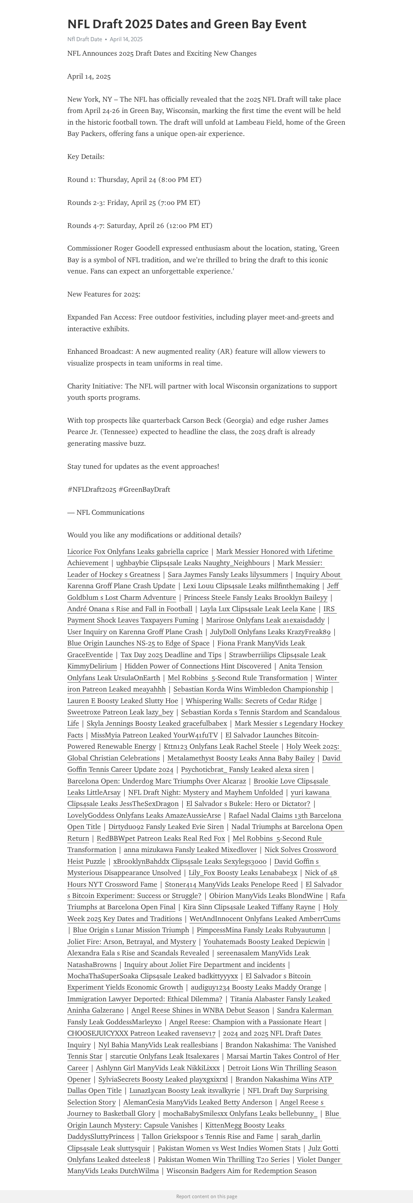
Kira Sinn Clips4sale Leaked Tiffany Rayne (249, 906)
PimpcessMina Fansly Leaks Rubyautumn (261, 929)
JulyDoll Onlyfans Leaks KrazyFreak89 (270, 631)
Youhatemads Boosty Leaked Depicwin (264, 941)
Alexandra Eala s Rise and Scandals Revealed (138, 952)
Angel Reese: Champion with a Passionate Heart (245, 1021)
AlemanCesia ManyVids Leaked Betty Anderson (197, 1102)
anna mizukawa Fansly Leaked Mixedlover (190, 849)
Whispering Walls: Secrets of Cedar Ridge (251, 700)
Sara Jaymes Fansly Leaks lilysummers (228, 574)
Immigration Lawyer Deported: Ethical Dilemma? (145, 998)
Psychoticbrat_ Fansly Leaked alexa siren (245, 769)
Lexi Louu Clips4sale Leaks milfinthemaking (251, 585)
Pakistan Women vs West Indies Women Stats (229, 1148)
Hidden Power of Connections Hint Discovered (198, 666)
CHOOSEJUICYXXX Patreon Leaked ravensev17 (141, 1033)
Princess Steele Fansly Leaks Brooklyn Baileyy (255, 597)
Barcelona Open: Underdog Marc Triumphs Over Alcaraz (156, 781)
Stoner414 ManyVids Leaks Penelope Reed (231, 884)
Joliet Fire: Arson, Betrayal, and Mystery (131, 941)
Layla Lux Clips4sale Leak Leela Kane (258, 608)
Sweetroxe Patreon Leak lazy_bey (120, 712)
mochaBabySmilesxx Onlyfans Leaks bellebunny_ (240, 1113)
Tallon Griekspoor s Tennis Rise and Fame (207, 1136)
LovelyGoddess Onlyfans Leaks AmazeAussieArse (144, 815)
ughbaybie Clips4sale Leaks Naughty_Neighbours (193, 562)
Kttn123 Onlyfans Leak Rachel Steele (221, 746)
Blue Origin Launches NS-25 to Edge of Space (138, 643)
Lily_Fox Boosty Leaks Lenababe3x (243, 872)
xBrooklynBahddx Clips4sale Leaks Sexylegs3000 (190, 861)
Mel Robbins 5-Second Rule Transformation (238, 677)
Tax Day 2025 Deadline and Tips (171, 654)
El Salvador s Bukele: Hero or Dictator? (248, 803)
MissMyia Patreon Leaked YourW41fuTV (154, 735)
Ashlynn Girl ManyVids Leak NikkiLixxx (158, 1067)
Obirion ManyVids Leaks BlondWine (266, 895)
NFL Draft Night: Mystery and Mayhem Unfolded (205, 792)
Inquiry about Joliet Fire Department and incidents (204, 964)
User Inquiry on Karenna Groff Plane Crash (134, 631)
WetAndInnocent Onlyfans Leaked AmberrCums (265, 918)
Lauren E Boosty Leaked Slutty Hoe (122, 700)
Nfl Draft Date (84, 39)
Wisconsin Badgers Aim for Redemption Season (242, 1170)
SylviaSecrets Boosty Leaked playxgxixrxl (163, 1079)
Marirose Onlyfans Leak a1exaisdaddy (265, 620)
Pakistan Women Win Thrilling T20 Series (224, 1159)
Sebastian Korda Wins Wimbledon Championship (250, 689)
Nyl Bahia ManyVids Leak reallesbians (158, 1044)
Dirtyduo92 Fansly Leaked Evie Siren (166, 826)
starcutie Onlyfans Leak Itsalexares (164, 1056)
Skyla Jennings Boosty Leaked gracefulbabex (157, 723)
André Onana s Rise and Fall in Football (129, 608)
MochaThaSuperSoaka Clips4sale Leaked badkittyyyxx (152, 975)
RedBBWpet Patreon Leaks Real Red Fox (161, 838)
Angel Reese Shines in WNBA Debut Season (200, 1010)
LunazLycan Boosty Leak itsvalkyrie (184, 1090)
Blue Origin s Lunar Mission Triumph (131, 929)
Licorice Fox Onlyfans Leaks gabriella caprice (138, 551)
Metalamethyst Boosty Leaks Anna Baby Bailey (241, 758)
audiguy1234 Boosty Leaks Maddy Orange (256, 987)
